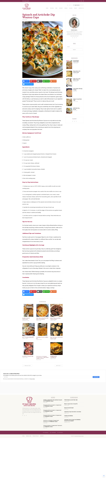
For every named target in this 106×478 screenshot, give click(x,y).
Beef (56, 8)
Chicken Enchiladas (68, 415)
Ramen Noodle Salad (68, 407)
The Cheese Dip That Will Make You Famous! (42, 319)
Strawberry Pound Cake (27, 356)
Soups (75, 8)
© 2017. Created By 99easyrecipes (77, 436)
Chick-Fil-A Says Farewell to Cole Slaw (72, 411)
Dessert (61, 8)
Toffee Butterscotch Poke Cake (71, 399)
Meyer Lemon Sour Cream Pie (71, 403)
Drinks (66, 8)
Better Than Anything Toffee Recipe (55, 319)
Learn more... (74, 30)
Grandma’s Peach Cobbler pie (42, 338)
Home (47, 8)
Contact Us (81, 8)
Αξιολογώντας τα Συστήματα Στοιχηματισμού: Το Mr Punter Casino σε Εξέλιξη (42, 357)
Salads (70, 8)
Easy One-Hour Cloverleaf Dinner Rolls (56, 338)
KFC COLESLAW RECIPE (28, 337)
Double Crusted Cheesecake (26, 319)
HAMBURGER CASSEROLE (53, 357)
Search (74, 49)
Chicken (52, 8)
